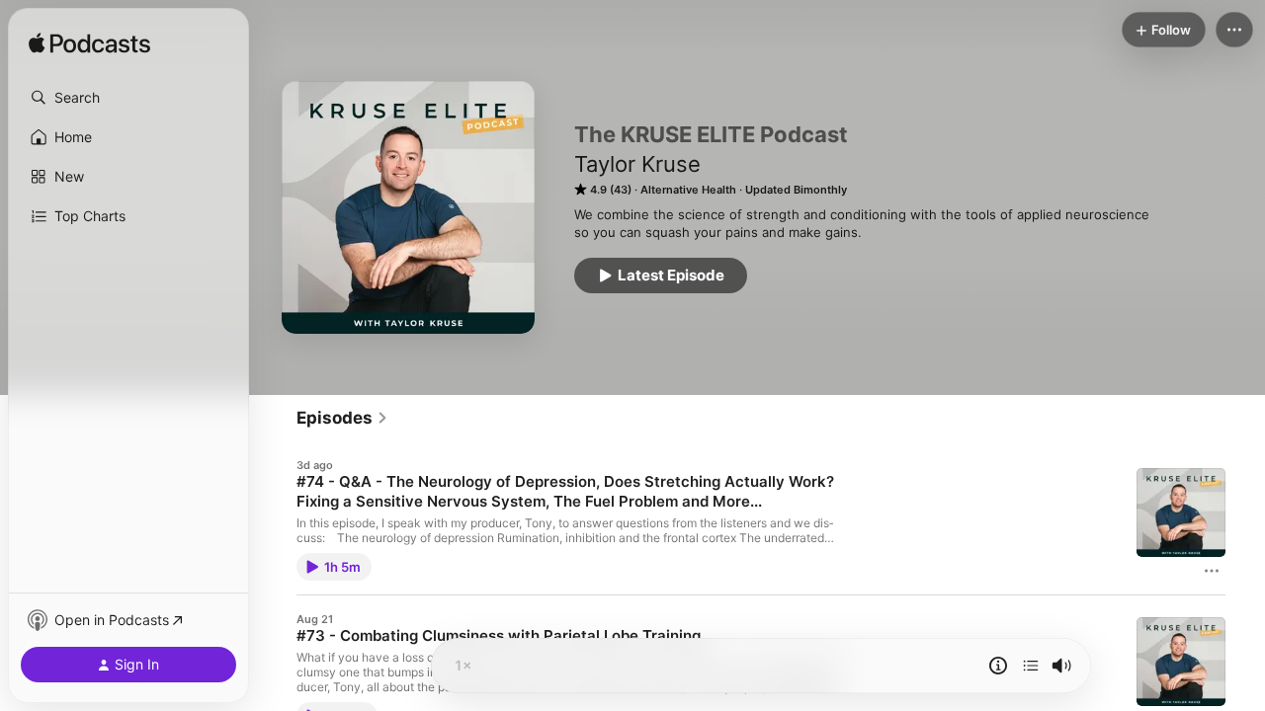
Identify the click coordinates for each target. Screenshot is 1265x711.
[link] (342, 418)
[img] (89, 44)
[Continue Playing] (1031, 665)
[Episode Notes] (998, 665)
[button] (128, 98)
